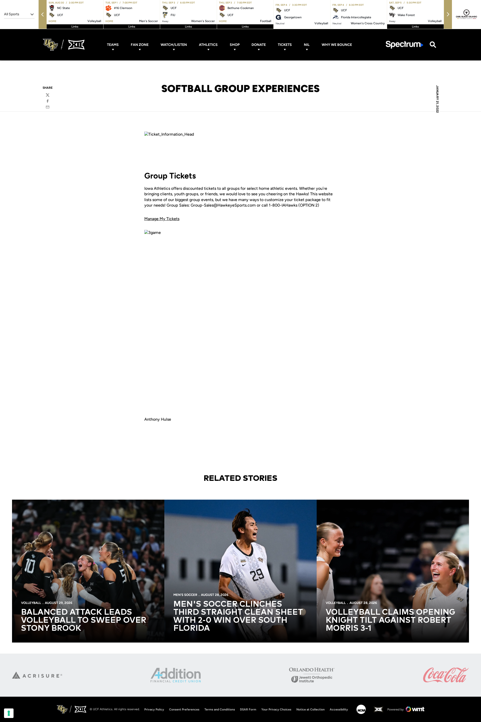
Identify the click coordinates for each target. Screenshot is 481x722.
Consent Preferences (184, 709)
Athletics (208, 45)
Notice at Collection (310, 709)
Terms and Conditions (219, 709)
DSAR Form (248, 709)
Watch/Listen (174, 45)
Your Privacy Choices (276, 709)
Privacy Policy (154, 709)
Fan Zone (140, 45)
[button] (43, 14)
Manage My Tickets (161, 218)
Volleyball (31, 603)
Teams (113, 45)
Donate (259, 45)
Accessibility (339, 709)
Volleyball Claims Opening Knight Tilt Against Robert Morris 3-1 (390, 620)
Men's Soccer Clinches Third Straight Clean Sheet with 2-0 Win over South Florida (238, 616)
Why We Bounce (337, 45)
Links (74, 26)
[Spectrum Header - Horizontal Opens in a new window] (404, 45)
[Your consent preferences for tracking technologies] (9, 713)
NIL (307, 45)
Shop (234, 45)
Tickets (285, 45)
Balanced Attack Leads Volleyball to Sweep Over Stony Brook (83, 620)
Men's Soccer (185, 595)
